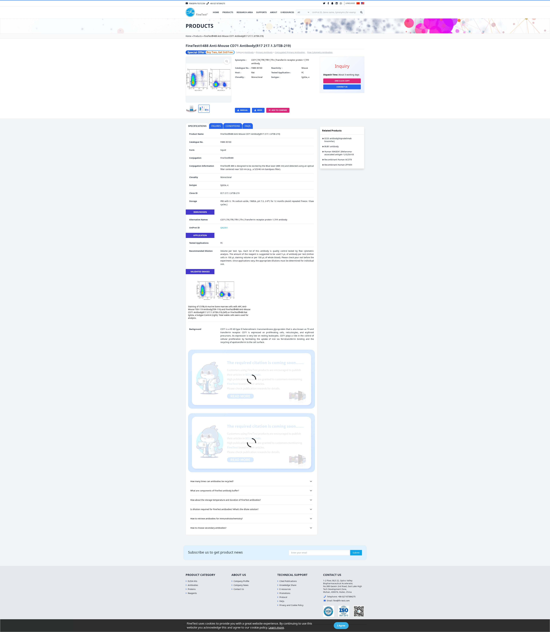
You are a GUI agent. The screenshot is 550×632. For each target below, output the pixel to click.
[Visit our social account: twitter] (324, 3)
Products (227, 12)
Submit (356, 552)
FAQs (281, 601)
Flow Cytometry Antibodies (320, 52)
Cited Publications (288, 581)
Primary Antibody (264, 52)
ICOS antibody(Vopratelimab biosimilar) (338, 140)
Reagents (192, 593)
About (273, 12)
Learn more (276, 627)
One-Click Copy (342, 81)
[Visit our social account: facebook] (328, 3)
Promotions (284, 593)
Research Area (245, 12)
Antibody (249, 52)
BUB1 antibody (331, 146)
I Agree (341, 625)
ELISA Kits (192, 581)
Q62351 (224, 227)
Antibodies (193, 585)
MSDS (259, 110)
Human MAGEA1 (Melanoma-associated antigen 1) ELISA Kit (339, 153)
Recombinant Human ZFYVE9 (338, 164)
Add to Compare (279, 110)
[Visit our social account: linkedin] (337, 3)
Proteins (192, 589)
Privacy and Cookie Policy (291, 605)
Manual (244, 110)
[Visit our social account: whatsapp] (341, 3)
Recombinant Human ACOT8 (338, 159)
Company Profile (241, 581)
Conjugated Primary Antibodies (290, 52)
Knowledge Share (287, 585)
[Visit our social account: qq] (332, 3)
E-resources (287, 12)
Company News (241, 585)
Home (216, 12)
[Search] (361, 12)
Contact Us (342, 87)
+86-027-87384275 (346, 596)
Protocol (283, 597)
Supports (261, 12)
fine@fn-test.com (341, 600)
